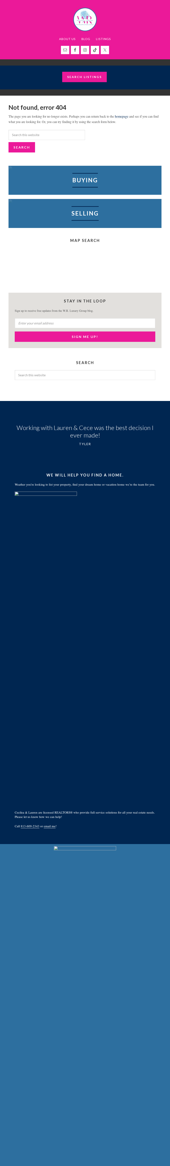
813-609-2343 (30, 826)
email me (50, 826)
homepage (121, 116)
